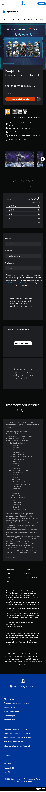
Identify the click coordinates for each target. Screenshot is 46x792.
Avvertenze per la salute (14, 626)
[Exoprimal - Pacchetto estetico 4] (19, 159)
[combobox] (23, 244)
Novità (5, 19)
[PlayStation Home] (23, 3)
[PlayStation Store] (11, 11)
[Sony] (40, 791)
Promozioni (27, 19)
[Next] (42, 159)
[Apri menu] (3, 3)
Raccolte (15, 19)
